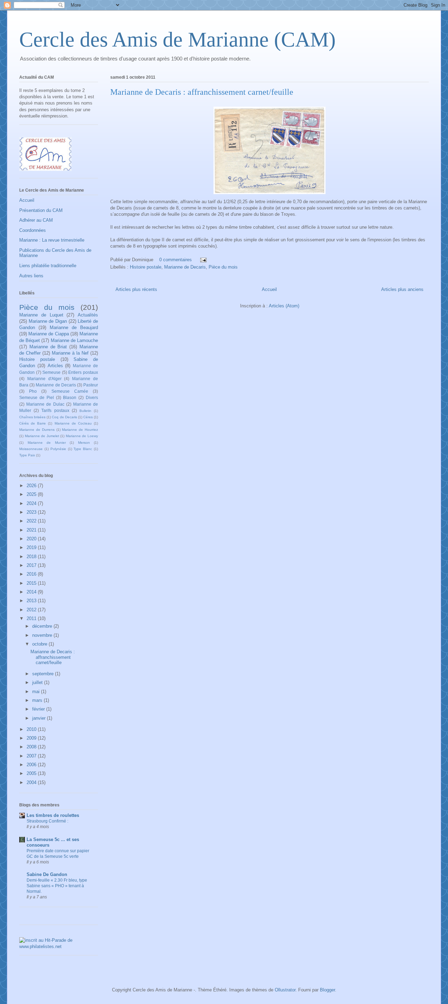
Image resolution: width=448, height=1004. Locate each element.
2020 (32, 538)
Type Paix (27, 455)
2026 (32, 485)
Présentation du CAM (41, 210)
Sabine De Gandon (47, 874)
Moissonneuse (31, 449)
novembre (43, 635)
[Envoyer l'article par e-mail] (203, 259)
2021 (32, 530)
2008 (32, 746)
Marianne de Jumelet (42, 436)
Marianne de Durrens (37, 430)
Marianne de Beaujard (74, 327)
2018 (32, 556)
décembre (43, 626)
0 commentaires (175, 259)
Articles (55, 365)
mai (36, 691)
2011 (32, 618)
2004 (32, 782)
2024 (32, 503)
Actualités (88, 315)
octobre (40, 644)
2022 (32, 521)
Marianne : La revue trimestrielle (51, 240)
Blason (69, 397)
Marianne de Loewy (82, 436)
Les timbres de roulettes (53, 815)
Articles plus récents (136, 289)
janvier (39, 718)
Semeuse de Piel (36, 397)
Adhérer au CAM (36, 220)
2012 (32, 609)
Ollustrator (285, 989)
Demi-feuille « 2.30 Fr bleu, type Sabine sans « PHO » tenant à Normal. (57, 886)
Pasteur (90, 385)
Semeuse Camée (69, 391)
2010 (32, 729)
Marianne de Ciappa (48, 333)
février (39, 709)
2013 (32, 600)
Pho (33, 391)
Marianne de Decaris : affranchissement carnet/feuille (201, 92)
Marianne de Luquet (41, 315)
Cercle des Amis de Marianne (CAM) (177, 39)
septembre (43, 673)
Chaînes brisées (32, 417)
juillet (38, 682)
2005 (32, 773)
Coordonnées (32, 230)
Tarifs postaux (55, 410)
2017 (32, 565)
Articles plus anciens (402, 289)
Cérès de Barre (32, 423)
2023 (32, 512)
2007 (32, 756)
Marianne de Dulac (45, 404)
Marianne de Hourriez (80, 430)
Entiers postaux (83, 372)
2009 (32, 738)
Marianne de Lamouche (74, 340)
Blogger (327, 989)
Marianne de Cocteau (73, 423)
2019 (32, 547)
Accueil (269, 289)
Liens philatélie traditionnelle (47, 265)
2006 (32, 764)
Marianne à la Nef (70, 353)
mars (38, 700)
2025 (32, 494)
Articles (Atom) (284, 305)
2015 (32, 583)
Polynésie (58, 449)
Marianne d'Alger (44, 378)
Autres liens (31, 275)
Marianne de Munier (47, 442)
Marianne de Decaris (185, 267)
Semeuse (51, 372)
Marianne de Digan (48, 321)
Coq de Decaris (64, 417)
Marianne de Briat (48, 346)
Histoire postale (145, 267)
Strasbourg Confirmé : (47, 821)
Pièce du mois (223, 267)
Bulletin (85, 411)
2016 (32, 574)
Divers (92, 397)
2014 (32, 591)
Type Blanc (83, 449)
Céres (88, 417)
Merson (84, 442)
